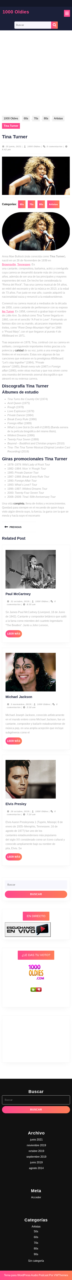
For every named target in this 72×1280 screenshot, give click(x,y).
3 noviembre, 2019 (21, 704)
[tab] (67, 13)
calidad (19, 350)
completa (18, 503)
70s (36, 118)
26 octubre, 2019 (20, 811)
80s (46, 118)
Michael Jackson (19, 697)
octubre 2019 (36, 1151)
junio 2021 (36, 1139)
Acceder (36, 1197)
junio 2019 (36, 1162)
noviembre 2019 (36, 1145)
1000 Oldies (16, 11)
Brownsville (9, 264)
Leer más (14, 634)
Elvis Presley (16, 804)
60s (26, 118)
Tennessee (23, 264)
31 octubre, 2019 (20, 601)
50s (36, 1231)
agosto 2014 (36, 1168)
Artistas (58, 118)
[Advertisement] (36, 76)
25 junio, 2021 (13, 146)
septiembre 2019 (36, 1156)
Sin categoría (36, 1260)
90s (36, 1254)
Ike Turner (8, 311)
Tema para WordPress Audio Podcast (26, 1275)
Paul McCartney (18, 594)
